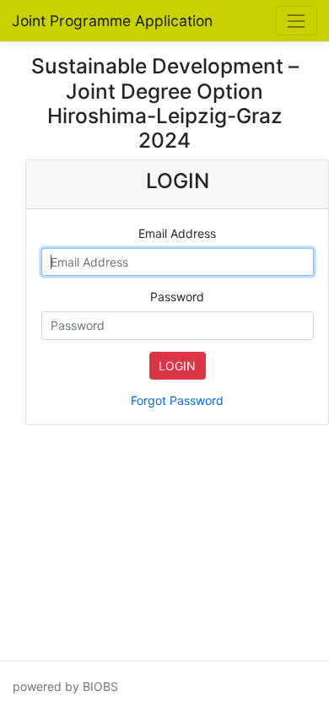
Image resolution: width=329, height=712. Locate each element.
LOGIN (177, 366)
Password (177, 296)
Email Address (177, 233)
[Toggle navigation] (296, 20)
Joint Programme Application (112, 21)
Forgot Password (177, 400)
